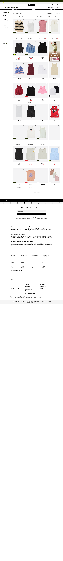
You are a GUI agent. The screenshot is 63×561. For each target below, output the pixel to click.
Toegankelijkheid (43, 301)
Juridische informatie (37, 301)
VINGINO (43, 267)
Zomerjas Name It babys (35, 255)
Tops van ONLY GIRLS (13, 272)
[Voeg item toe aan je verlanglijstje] (23, 19)
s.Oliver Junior (23, 266)
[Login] (52, 4)
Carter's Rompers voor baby (25, 256)
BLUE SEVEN (12, 262)
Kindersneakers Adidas (35, 254)
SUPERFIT (22, 267)
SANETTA (33, 266)
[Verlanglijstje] (57, 4)
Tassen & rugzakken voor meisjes (25, 254)
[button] (50, 13)
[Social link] (11, 288)
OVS (42, 262)
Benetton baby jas (13, 255)
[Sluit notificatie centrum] (54, 5)
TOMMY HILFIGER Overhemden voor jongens (15, 258)
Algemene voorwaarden (29, 301)
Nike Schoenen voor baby (45, 255)
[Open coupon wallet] (50, 4)
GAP (32, 267)
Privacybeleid (26, 217)
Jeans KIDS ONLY (44, 256)
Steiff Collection (13, 267)
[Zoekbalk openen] (48, 7)
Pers (16, 301)
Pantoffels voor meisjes (24, 255)
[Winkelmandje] (59, 4)
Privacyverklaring (23, 301)
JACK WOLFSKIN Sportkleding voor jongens (25, 258)
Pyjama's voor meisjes (34, 256)
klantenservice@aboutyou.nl (31, 218)
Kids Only (33, 262)
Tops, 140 (12, 279)
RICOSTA (12, 266)
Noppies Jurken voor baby (14, 256)
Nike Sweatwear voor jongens (46, 254)
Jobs (18, 301)
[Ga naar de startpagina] (15, 285)
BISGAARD (22, 262)
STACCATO (43, 266)
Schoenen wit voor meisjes (14, 254)
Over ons (13, 301)
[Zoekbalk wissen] (59, 7)
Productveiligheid (49, 301)
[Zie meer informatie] (19, 39)
